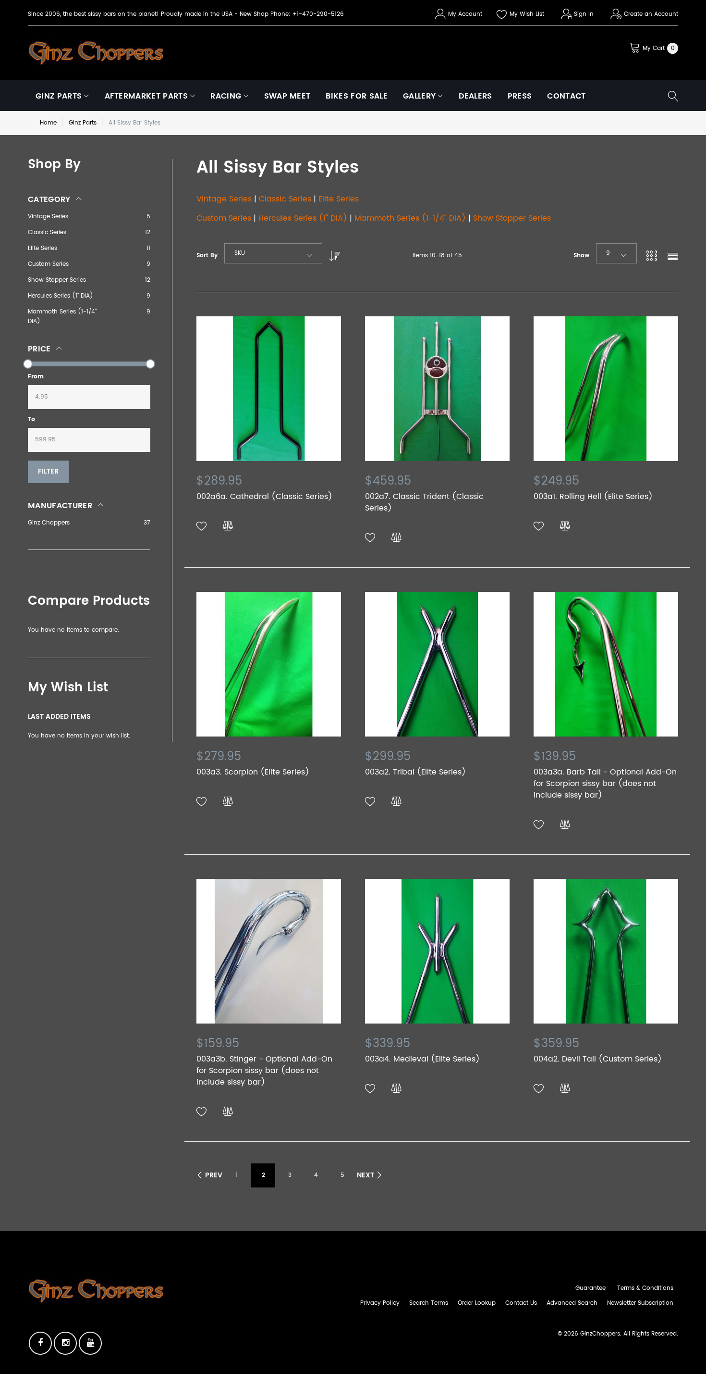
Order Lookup (477, 1303)
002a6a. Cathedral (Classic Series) (264, 496)
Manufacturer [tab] (60, 506)
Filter (48, 471)
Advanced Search (572, 1303)
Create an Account (651, 14)
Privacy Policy (380, 1303)
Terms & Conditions (645, 1288)
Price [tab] (39, 349)
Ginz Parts (83, 122)
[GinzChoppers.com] (96, 52)
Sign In (584, 14)
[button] (201, 526)
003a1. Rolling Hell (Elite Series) (593, 496)
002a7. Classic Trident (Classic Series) (424, 502)
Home (48, 122)
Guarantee (590, 1288)
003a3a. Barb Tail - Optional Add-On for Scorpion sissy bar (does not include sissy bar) (605, 783)
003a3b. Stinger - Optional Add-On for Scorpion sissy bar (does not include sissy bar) (264, 1070)
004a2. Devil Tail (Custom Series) (598, 1059)
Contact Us (521, 1303)
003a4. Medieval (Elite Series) (422, 1059)
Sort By (207, 255)
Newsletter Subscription (640, 1303)
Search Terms (428, 1303)
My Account (465, 14)
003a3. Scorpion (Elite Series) (252, 772)
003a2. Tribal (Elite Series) (415, 772)
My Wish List (527, 14)
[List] (673, 257)
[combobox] (273, 253)
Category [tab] (49, 199)
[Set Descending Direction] (332, 253)
